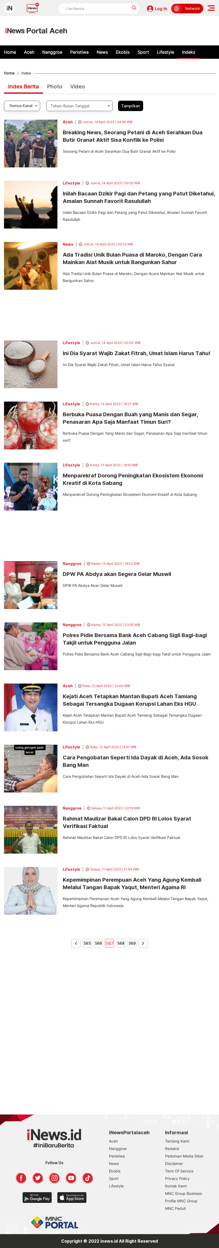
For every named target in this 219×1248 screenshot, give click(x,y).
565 (87, 943)
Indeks (188, 52)
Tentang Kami (177, 1141)
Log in (161, 8)
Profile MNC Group (181, 1201)
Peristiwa (79, 52)
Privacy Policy (177, 1178)
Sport (143, 52)
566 (98, 943)
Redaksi (172, 1148)
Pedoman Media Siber (184, 1156)
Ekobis (123, 52)
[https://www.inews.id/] (36, 31)
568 (120, 943)
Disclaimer (174, 1163)
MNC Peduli (175, 1208)
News (102, 52)
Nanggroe (52, 52)
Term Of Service (179, 1171)
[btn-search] (134, 7)
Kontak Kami (176, 1186)
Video (77, 86)
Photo (54, 86)
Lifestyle (165, 52)
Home (10, 52)
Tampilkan (130, 106)
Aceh (29, 52)
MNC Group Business (183, 1193)
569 (132, 943)
